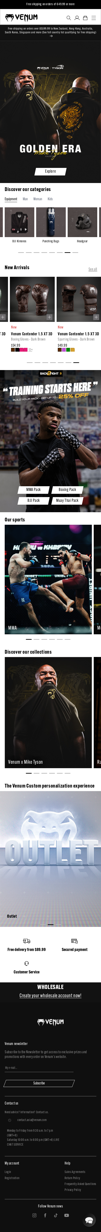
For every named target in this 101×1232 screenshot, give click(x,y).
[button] (69, 18)
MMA (12, 628)
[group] (27, 317)
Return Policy (72, 1178)
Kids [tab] (50, 199)
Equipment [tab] (11, 199)
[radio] (8, 350)
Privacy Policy (73, 1190)
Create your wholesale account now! (50, 996)
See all (93, 269)
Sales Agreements (75, 1172)
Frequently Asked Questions (80, 1184)
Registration (12, 1178)
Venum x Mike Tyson (25, 762)
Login (8, 1172)
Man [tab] (25, 199)
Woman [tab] (37, 199)
